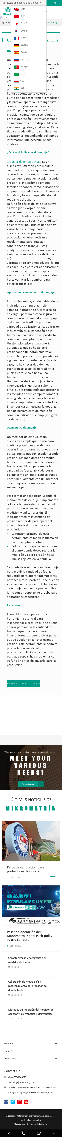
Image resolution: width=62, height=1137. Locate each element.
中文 (23, 16)
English (23, 9)
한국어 (24, 31)
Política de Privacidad (38, 1124)
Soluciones (10, 1058)
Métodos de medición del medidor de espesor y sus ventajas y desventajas (31, 1012)
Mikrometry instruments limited (37, 1116)
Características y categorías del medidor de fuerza (27, 960)
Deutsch (24, 45)
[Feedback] (38, 1133)
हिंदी (22, 88)
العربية (23, 74)
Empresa (8, 1050)
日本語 (24, 23)
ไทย (22, 82)
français (24, 38)
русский (24, 59)
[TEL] (23, 1133)
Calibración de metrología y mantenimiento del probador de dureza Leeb (27, 986)
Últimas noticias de (31, 805)
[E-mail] (7, 1133)
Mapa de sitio (19, 1124)
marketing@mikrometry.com (21, 1082)
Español (24, 52)
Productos (9, 1043)
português (25, 67)
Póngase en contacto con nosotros (23, 683)
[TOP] (54, 1133)
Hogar (9, 23)
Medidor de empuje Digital (24, 162)
